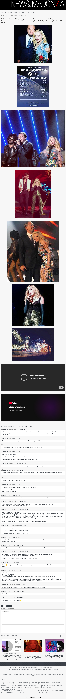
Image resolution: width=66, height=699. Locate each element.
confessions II (5, 684)
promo (46, 690)
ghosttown (36, 685)
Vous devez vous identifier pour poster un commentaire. (33, 628)
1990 (6, 682)
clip (47, 682)
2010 (12, 682)
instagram (7, 687)
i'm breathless (58, 685)
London (39, 687)
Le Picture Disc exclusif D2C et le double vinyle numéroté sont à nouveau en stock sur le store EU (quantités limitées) (12, 657)
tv (52, 693)
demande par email (53, 674)
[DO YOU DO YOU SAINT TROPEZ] (33, 110)
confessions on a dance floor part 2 (34, 684)
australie (35, 682)
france (32, 685)
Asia (32, 682)
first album (27, 685)
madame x (51, 687)
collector (50, 682)
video (54, 693)
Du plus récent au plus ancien (8, 426)
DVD (19, 685)
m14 (47, 687)
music (32, 690)
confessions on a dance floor (17, 684)
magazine (25, 690)
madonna (8, 690)
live (28, 687)
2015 (15, 682)
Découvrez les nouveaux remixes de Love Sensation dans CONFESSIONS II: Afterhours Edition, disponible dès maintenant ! (33, 656)
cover (13, 685)
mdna (29, 690)
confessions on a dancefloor (52, 684)
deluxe (16, 685)
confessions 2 (56, 682)
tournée (35, 693)
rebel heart (59, 691)
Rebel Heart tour (15, 693)
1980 (2, 682)
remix (31, 693)
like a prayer (18, 687)
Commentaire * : (6, 611)
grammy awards (44, 685)
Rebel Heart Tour (25, 693)
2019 (21, 682)
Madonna (19, 691)
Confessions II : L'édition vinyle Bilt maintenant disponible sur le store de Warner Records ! (54, 656)
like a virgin (24, 687)
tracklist (44, 693)
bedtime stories (41, 682)
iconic (2, 687)
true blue (49, 693)
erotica (23, 685)
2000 (9, 682)
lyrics (43, 687)
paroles (41, 690)
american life (26, 682)
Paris (36, 690)
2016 (19, 682)
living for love (33, 687)
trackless (39, 693)
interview (12, 687)
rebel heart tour (6, 693)
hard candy (52, 685)
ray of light (51, 690)
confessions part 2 (6, 685)
